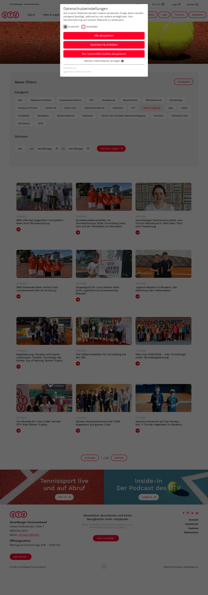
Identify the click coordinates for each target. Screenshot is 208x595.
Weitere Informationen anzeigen (102, 60)
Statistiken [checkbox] (92, 26)
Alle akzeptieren (104, 35)
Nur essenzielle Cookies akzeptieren (104, 54)
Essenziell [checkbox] (73, 26)
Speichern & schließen (104, 44)
